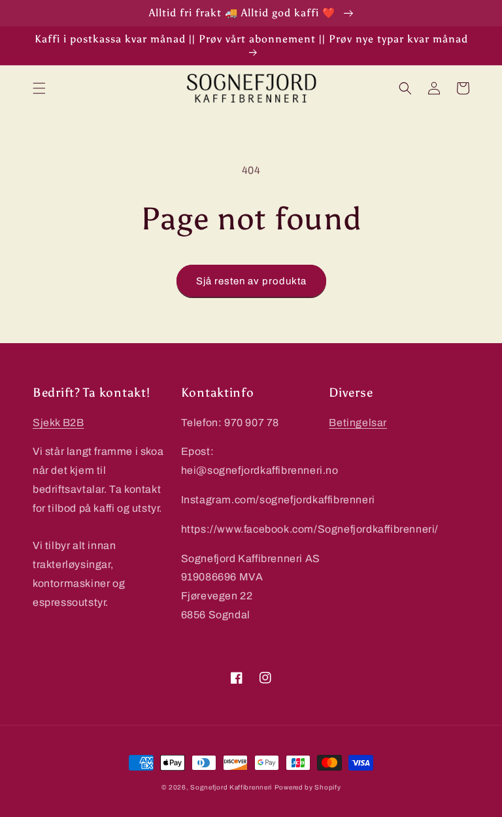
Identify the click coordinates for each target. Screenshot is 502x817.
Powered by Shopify (308, 787)
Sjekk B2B (58, 422)
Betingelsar (358, 422)
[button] (39, 88)
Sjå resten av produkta (251, 281)
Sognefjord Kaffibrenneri (231, 787)
